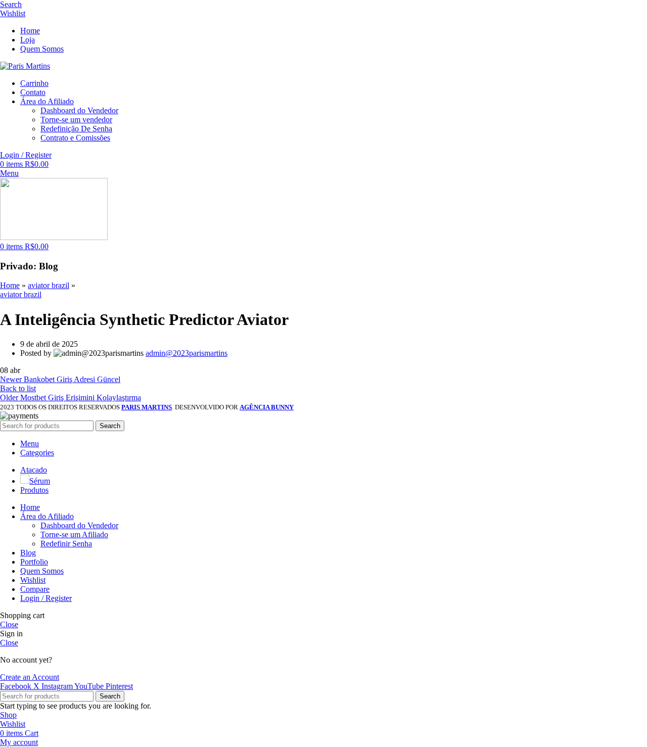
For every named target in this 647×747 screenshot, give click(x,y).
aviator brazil (48, 285)
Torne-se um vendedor (76, 119)
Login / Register (46, 598)
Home (10, 285)
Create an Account (29, 677)
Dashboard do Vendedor (79, 110)
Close (9, 624)
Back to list (18, 388)
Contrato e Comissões (75, 137)
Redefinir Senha (66, 543)
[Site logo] (25, 66)
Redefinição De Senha (76, 128)
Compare (35, 589)
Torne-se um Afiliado (74, 534)
